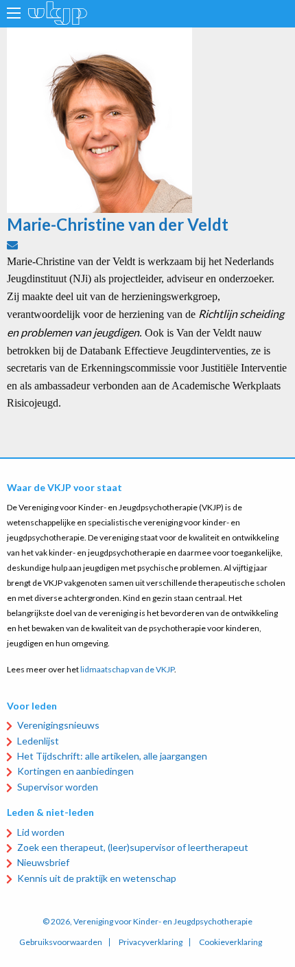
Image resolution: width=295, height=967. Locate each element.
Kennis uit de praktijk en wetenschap (96, 878)
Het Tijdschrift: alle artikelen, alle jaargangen (112, 756)
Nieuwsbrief (43, 862)
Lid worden (40, 832)
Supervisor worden (57, 787)
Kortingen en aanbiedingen (75, 771)
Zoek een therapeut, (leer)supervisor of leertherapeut (132, 847)
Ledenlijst (38, 741)
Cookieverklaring (230, 942)
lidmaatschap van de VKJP (127, 669)
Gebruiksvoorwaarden (60, 942)
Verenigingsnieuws (58, 725)
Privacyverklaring (150, 942)
